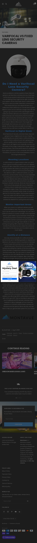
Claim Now (9, 278)
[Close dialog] (35, 261)
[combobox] (3, 274)
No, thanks (9, 280)
